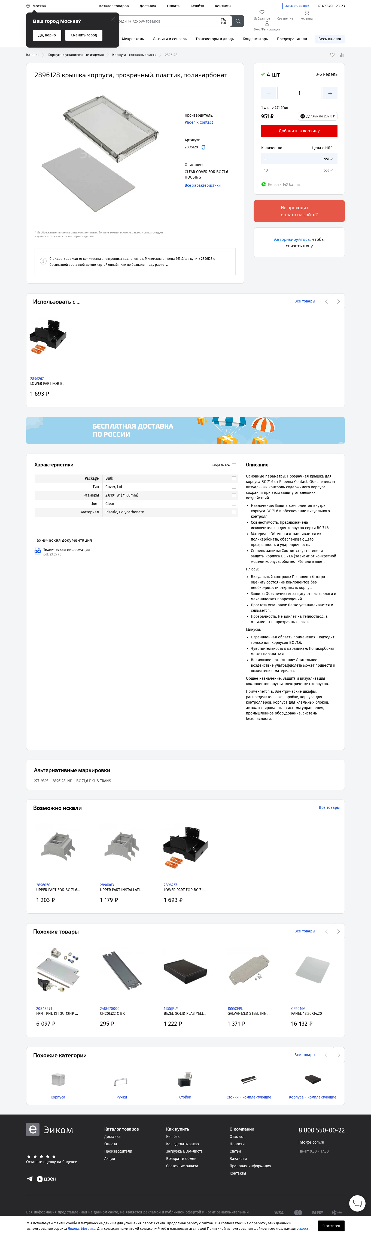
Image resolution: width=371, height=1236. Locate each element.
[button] (100, 153)
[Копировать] (203, 147)
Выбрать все (220, 465)
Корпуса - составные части (134, 55)
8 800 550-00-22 (322, 1130)
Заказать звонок (297, 6)
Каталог (32, 55)
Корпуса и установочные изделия (76, 55)
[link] (168, 478)
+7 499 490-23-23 (331, 6)
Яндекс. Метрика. (82, 1228)
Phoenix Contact (199, 122)
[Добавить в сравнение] (341, 55)
